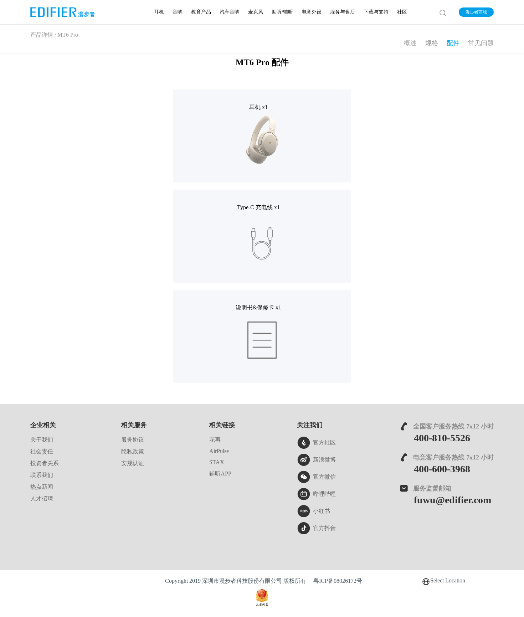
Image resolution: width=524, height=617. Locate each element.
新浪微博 (324, 460)
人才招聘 (41, 499)
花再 (215, 440)
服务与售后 (342, 12)
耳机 (159, 12)
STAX (216, 462)
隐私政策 (132, 452)
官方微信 (324, 477)
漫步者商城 (476, 12)
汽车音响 (230, 12)
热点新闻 (41, 487)
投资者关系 (44, 464)
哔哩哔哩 (324, 494)
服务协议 (132, 440)
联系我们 (41, 475)
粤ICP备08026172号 (337, 581)
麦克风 (255, 12)
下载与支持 (376, 12)
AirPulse (219, 451)
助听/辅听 (282, 12)
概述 (410, 43)
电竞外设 (312, 12)
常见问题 (481, 43)
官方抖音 (324, 528)
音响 (178, 12)
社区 (402, 12)
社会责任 (41, 452)
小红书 (321, 511)
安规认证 (132, 464)
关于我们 (41, 440)
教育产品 (201, 12)
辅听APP (220, 474)
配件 (453, 43)
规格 (431, 43)
